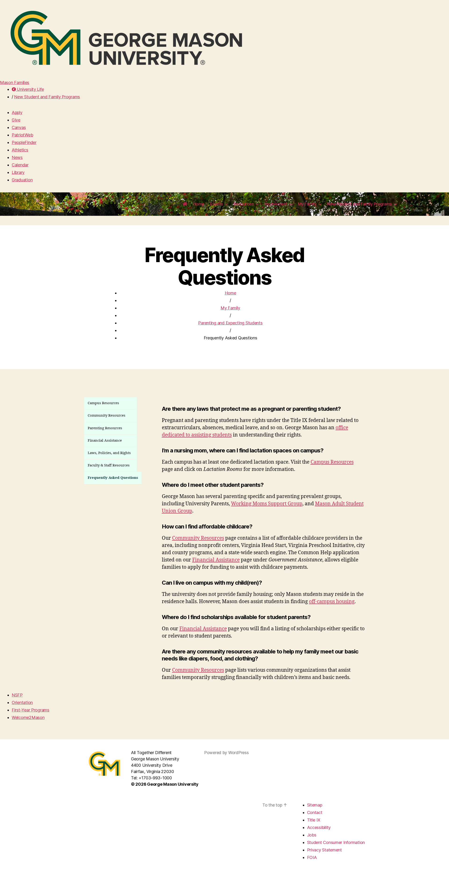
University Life (30, 89)
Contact (314, 812)
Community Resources (198, 538)
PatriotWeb (22, 134)
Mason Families (14, 82)
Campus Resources (332, 462)
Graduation (22, 179)
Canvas (19, 127)
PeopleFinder (24, 142)
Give (16, 119)
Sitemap (314, 805)
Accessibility (319, 827)
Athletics (20, 149)
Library (18, 172)
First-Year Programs (30, 710)
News (17, 157)
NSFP (17, 695)
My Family (230, 307)
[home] (185, 204)
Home (198, 204)
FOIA (312, 857)
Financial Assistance (216, 560)
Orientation (22, 702)
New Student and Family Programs (47, 96)
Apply (17, 112)
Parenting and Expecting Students (230, 322)
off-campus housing (332, 601)
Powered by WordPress (226, 752)
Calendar (20, 164)
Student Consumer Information (336, 842)
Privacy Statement (324, 849)
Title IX (313, 820)
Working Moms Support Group (266, 504)
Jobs (311, 834)
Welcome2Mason (28, 717)
